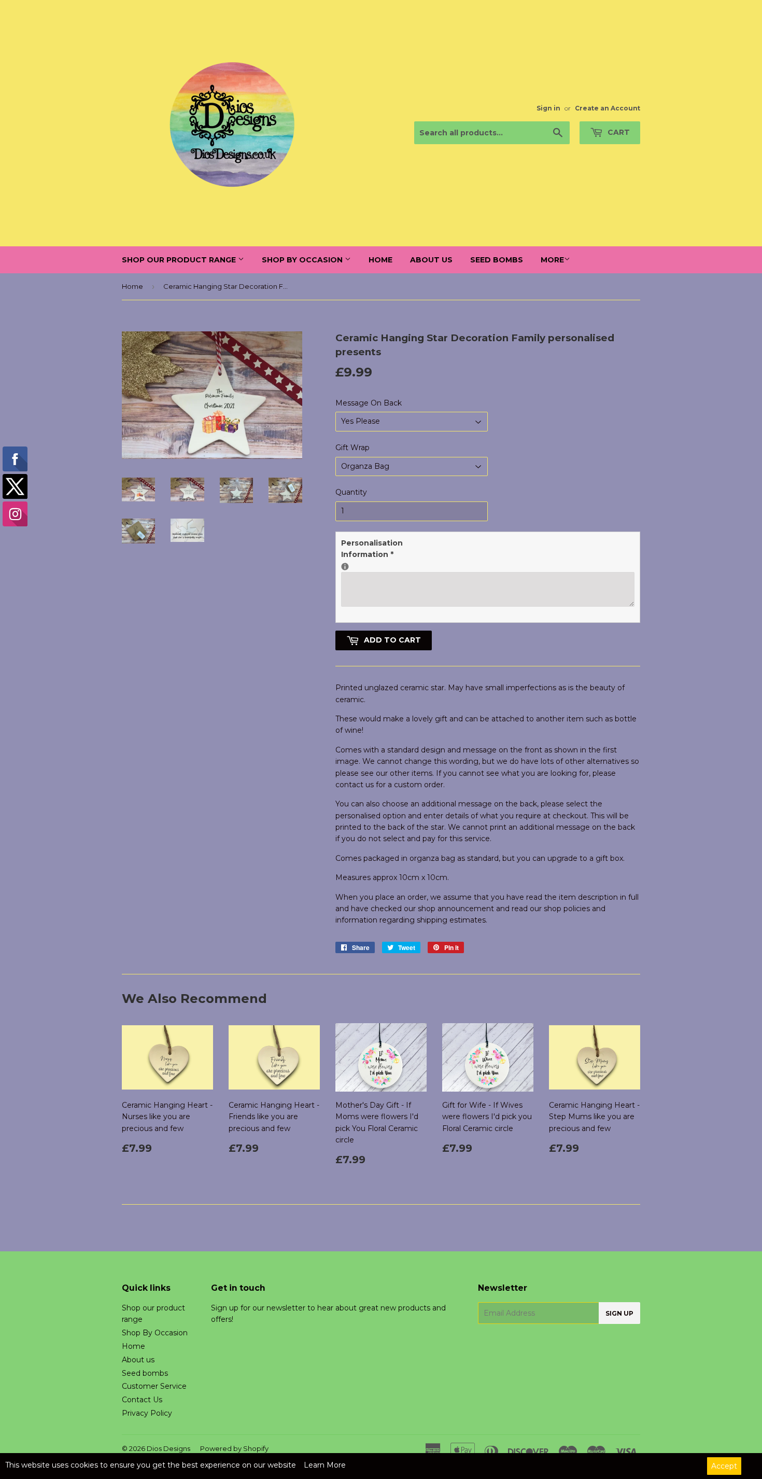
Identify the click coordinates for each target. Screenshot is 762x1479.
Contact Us (142, 1399)
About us (431, 259)
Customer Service (154, 1386)
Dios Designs (168, 1448)
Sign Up (619, 1313)
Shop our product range (180, 259)
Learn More (325, 1465)
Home (380, 259)
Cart (617, 132)
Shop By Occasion (303, 259)
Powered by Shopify (234, 1448)
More (552, 259)
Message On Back (368, 403)
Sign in (548, 108)
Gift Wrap (352, 447)
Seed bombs (496, 259)
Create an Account (607, 108)
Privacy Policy (147, 1413)
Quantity (351, 492)
